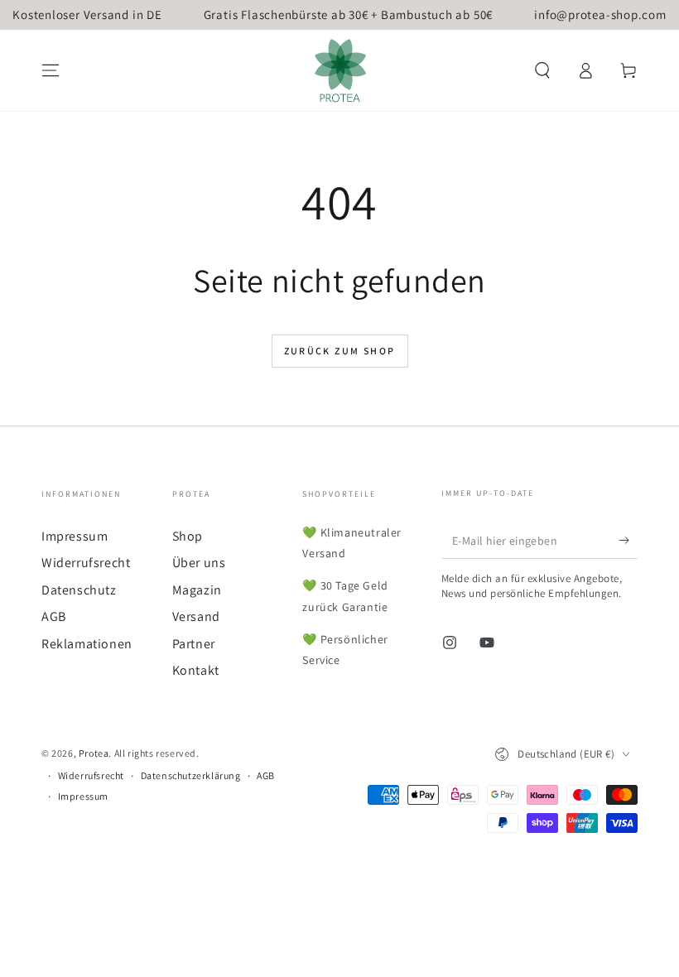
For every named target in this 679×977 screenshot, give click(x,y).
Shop (187, 536)
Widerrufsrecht (85, 562)
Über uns (199, 562)
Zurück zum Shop (340, 350)
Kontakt (195, 670)
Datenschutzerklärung (191, 775)
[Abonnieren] (628, 540)
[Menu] (50, 70)
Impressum (74, 536)
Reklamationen (86, 643)
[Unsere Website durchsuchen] (542, 70)
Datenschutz (79, 590)
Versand (196, 616)
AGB (53, 616)
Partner (193, 643)
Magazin (197, 590)
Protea (94, 753)
